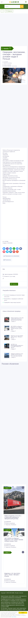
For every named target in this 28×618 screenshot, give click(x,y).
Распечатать (8, 259)
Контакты (13, 609)
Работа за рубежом (7, 64)
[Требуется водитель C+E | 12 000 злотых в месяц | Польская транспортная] (7, 355)
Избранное (9, 11)
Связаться (14, 284)
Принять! (23, 612)
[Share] (4, 248)
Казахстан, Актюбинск (11, 524)
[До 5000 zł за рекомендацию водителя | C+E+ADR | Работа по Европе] (7, 346)
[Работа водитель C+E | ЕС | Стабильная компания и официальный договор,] (7, 319)
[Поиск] (22, 6)
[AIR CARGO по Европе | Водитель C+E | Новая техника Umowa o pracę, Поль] (7, 328)
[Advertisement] (14, 28)
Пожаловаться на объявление (12, 256)
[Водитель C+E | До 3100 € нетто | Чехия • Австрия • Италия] (7, 337)
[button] (4, 75)
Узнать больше (14, 616)
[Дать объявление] (26, 2)
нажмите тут (7, 605)
